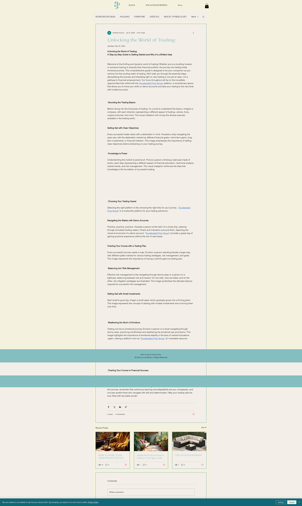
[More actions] (193, 32)
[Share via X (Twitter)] (114, 407)
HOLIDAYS (124, 16)
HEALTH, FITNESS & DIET (175, 16)
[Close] (299, 502)
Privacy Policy (93, 502)
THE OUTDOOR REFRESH (188, 455)
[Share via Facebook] (108, 407)
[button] (207, 5)
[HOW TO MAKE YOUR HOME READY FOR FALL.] (113, 441)
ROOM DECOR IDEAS (105, 16)
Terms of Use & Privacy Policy (151, 354)
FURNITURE (139, 16)
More (193, 16)
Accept (291, 502)
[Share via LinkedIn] (120, 407)
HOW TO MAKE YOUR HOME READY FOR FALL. (112, 456)
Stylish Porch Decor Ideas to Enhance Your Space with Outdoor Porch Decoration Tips (150, 456)
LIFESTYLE (154, 16)
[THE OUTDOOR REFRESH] (189, 441)
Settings (281, 502)
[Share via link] (126, 407)
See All (203, 427)
